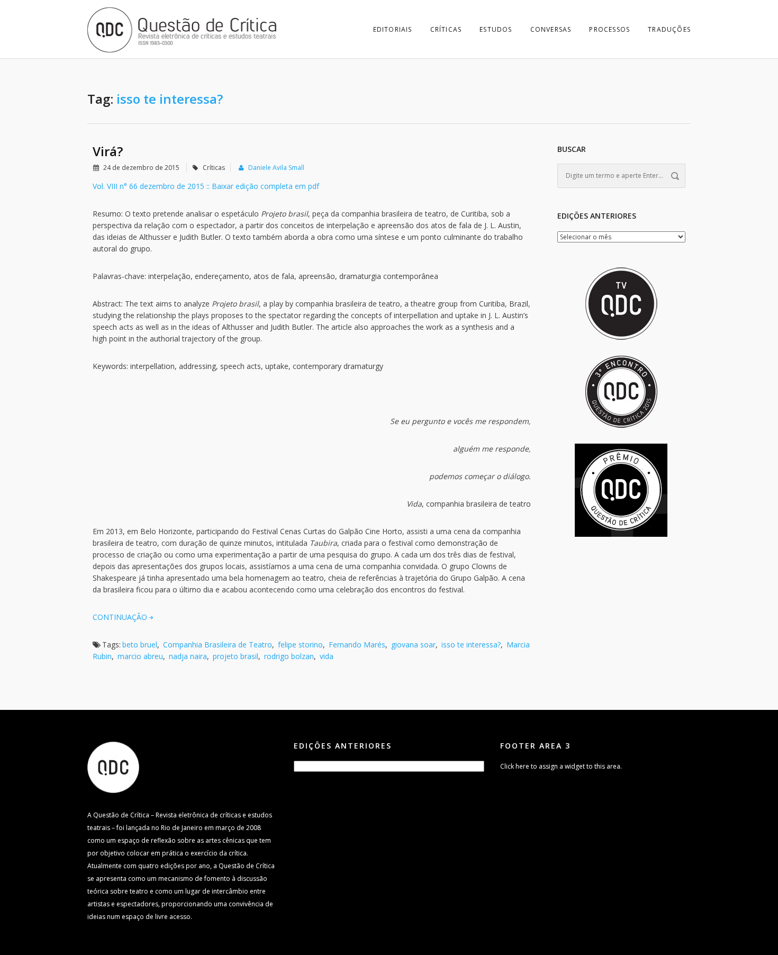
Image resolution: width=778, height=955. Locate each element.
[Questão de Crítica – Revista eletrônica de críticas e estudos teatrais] (182, 29)
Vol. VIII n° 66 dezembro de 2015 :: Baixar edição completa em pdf (206, 186)
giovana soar (413, 644)
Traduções (669, 29)
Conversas (551, 29)
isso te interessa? (471, 644)
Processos (609, 29)
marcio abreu (140, 656)
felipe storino (300, 644)
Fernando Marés (357, 644)
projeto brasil (235, 656)
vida (326, 656)
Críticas (446, 29)
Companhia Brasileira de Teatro (217, 644)
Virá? (108, 151)
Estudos (496, 29)
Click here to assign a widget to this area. (561, 766)
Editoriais (392, 29)
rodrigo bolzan (289, 656)
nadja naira (188, 656)
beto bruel (139, 644)
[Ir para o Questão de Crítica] (113, 766)
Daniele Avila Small (276, 167)
